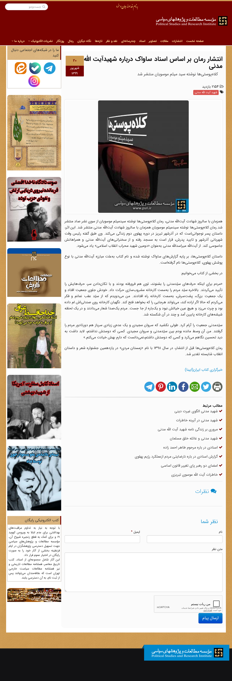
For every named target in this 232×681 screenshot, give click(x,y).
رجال (71, 41)
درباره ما (18, 41)
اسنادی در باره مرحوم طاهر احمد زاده (191, 447)
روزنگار (60, 41)
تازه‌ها (98, 41)
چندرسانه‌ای (128, 41)
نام (220, 532)
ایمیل (135, 532)
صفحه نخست (195, 41)
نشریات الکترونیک (41, 41)
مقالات (164, 41)
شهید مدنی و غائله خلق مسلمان (194, 438)
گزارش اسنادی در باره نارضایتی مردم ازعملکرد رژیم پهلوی (177, 456)
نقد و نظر (111, 41)
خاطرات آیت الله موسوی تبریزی (195, 474)
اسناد (142, 41)
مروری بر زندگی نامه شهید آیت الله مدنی (188, 429)
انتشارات (177, 41)
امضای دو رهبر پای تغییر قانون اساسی (190, 465)
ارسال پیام (210, 618)
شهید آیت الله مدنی (206, 92)
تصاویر (153, 41)
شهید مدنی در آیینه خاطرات (197, 420)
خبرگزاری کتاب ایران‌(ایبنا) (203, 370)
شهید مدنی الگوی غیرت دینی (196, 411)
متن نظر (217, 549)
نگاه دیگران (84, 41)
